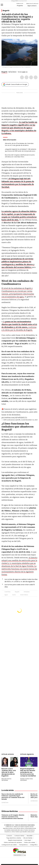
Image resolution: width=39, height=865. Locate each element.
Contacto (9, 835)
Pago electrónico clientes (14, 838)
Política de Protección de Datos (13, 842)
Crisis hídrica (24, 595)
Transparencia (23, 845)
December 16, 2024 (31, 420)
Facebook (22, 77)
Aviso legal (28, 840)
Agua (6, 595)
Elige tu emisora (32, 5)
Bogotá (6, 10)
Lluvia (14, 595)
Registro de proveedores (15, 840)
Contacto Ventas (19, 835)
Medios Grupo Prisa (19, 855)
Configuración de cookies (9, 845)
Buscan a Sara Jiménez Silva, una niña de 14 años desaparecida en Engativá (9, 772)
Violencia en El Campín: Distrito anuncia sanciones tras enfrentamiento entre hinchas (13, 816)
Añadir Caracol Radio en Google (16, 84)
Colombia (7, 592)
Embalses (27, 592)
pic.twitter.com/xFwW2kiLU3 (14, 418)
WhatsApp (35, 77)
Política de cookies (29, 842)
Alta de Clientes (27, 838)
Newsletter (29, 835)
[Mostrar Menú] (2, 5)
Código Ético (33, 845)
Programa (20, 5)
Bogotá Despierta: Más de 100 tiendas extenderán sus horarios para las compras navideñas (28, 772)
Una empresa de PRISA (19, 850)
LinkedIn (31, 77)
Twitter (26, 77)
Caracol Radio (9, 5)
